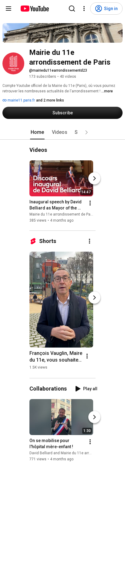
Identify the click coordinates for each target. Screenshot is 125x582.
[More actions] (90, 203)
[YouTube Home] (34, 8)
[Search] (72, 8)
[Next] (94, 178)
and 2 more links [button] (50, 100)
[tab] (37, 132)
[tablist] (62, 132)
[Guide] (8, 8)
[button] (86, 132)
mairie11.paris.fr (21, 100)
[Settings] (84, 8)
